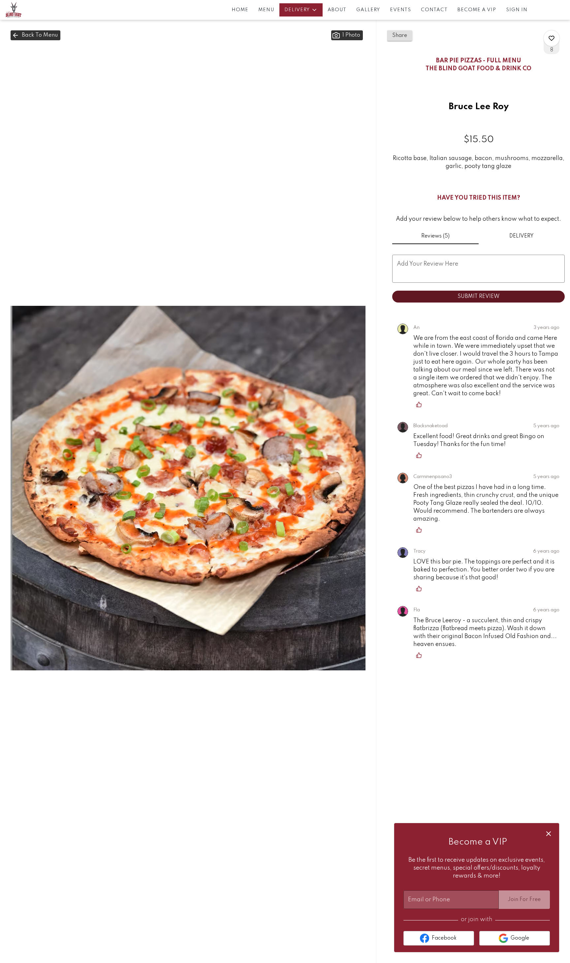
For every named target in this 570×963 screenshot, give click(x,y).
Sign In (516, 10)
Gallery (368, 10)
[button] (301, 9)
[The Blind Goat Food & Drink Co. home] (35, 10)
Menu (266, 10)
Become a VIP (477, 10)
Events (400, 10)
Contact (434, 10)
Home (240, 10)
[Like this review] (420, 404)
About (337, 10)
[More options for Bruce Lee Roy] (551, 38)
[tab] (435, 236)
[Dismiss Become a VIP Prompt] (548, 834)
